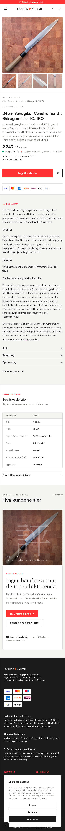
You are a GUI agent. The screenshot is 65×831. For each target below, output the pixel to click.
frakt (48, 726)
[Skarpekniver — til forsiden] (32, 669)
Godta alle (32, 819)
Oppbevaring (9, 362)
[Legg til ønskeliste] (58, 173)
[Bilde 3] (40, 81)
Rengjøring (8, 355)
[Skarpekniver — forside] (29, 9)
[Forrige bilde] (6, 44)
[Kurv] (59, 9)
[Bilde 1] (9, 81)
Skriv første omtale (20, 613)
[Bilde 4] (55, 81)
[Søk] (53, 9)
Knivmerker (13, 98)
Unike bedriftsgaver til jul (32, 2)
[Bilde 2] (25, 81)
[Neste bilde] (59, 44)
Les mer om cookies (37, 798)
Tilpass (32, 805)
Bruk (4, 348)
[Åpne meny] (6, 9)
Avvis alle (32, 812)
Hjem (4, 98)
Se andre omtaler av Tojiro (24, 622)
